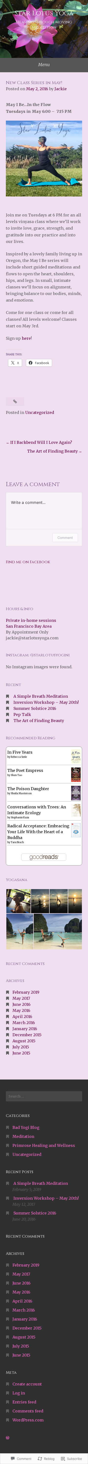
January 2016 (24, 1028)
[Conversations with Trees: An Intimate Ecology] (76, 815)
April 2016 (22, 1016)
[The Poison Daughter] (76, 798)
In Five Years (20, 752)
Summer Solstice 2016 (34, 708)
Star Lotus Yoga (44, 13)
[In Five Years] (76, 762)
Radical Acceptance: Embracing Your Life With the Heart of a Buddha (38, 831)
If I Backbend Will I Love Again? (41, 442)
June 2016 (21, 1004)
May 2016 (21, 1010)
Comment (65, 538)
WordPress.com (28, 1420)
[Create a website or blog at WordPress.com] (7, 1437)
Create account (27, 1384)
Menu (44, 64)
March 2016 (23, 1022)
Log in (18, 1393)
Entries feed (24, 1402)
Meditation (23, 1136)
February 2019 (25, 992)
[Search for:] (44, 1096)
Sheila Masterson (21, 793)
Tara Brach (17, 842)
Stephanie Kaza (20, 817)
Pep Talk (22, 714)
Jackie (61, 88)
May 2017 (21, 998)
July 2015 (20, 1046)
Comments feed (27, 1411)
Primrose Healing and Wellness (43, 1145)
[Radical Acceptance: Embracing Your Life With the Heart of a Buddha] (76, 835)
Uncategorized (39, 412)
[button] (18, 901)
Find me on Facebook (28, 562)
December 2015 (27, 1034)
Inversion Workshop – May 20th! (46, 702)
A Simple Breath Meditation (40, 696)
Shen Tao (16, 775)
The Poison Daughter (28, 788)
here (26, 338)
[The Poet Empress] (76, 780)
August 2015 (23, 1040)
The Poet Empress (25, 770)
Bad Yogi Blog (25, 1127)
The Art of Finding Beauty (52, 451)
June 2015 (21, 1053)
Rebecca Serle (19, 757)
